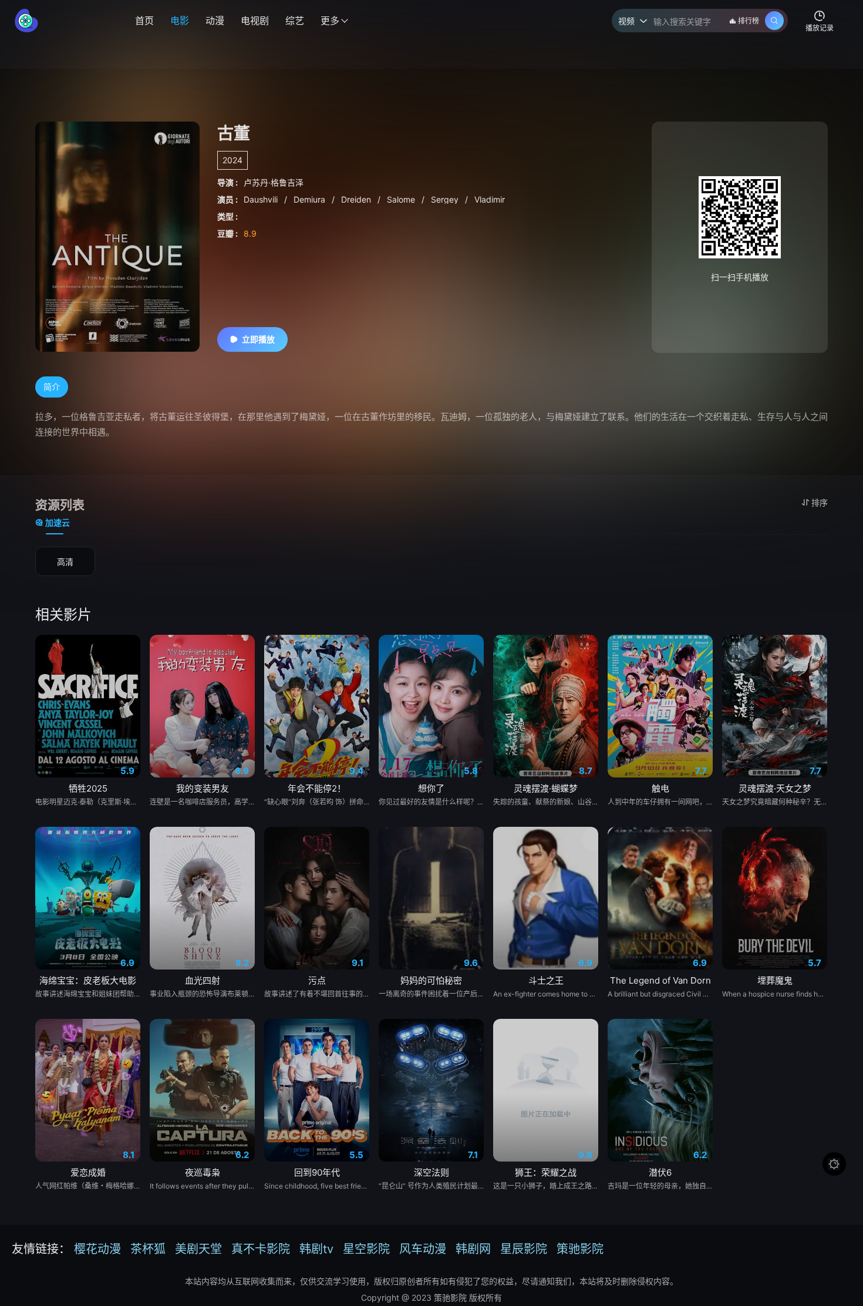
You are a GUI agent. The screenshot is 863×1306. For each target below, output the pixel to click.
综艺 (294, 20)
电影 (179, 20)
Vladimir (489, 199)
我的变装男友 (202, 788)
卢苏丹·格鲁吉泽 (274, 182)
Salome (402, 199)
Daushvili (262, 199)
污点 (317, 980)
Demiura (311, 199)
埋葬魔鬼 (775, 980)
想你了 (431, 788)
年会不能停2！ (317, 788)
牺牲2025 (88, 788)
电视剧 (255, 20)
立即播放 (258, 339)
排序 (819, 502)
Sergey (446, 199)
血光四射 (202, 980)
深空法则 (431, 1172)
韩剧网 (473, 1249)
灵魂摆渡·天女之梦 (775, 788)
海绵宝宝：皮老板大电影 (87, 980)
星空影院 (366, 1249)
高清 (65, 562)
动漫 (214, 20)
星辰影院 (523, 1249)
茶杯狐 (148, 1249)
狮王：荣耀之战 (546, 1172)
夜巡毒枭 (202, 1172)
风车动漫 (422, 1249)
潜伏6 (660, 1172)
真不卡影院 (260, 1249)
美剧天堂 (198, 1249)
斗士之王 (546, 980)
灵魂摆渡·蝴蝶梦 (546, 788)
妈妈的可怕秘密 (431, 980)
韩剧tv (316, 1249)
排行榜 (748, 20)
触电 (660, 788)
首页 (144, 20)
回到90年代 (317, 1172)
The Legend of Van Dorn (660, 980)
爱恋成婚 (88, 1172)
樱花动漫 (97, 1249)
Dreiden (357, 199)
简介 (51, 387)
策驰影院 (580, 1249)
